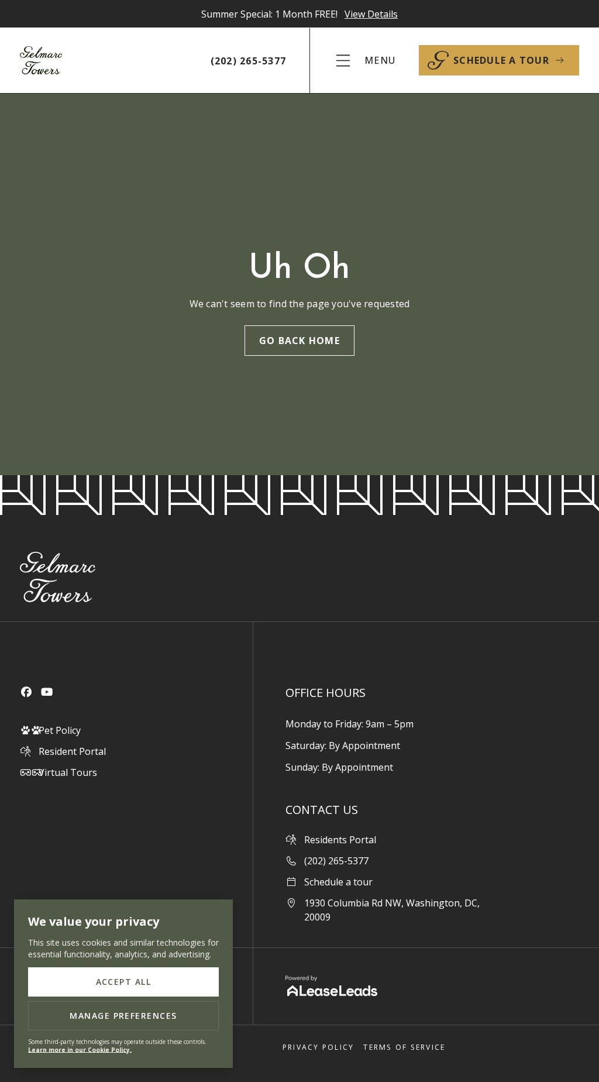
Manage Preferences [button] (123, 1015)
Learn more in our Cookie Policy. (80, 1050)
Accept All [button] (124, 981)
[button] (364, 60)
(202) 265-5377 (249, 60)
